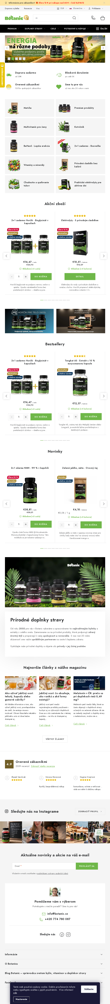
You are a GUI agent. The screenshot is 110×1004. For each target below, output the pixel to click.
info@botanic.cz (57, 914)
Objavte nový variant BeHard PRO (16, 58)
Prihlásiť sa (87, 866)
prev (6, 256)
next (103, 256)
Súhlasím (88, 989)
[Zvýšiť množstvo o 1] (25, 276)
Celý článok (10, 725)
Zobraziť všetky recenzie (43, 766)
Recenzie (28, 8)
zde (15, 992)
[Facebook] (62, 934)
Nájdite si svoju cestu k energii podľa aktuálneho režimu (12, 58)
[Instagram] (68, 934)
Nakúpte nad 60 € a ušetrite (24, 58)
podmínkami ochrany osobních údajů (52, 873)
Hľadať (74, 17)
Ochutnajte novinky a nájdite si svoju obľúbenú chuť (9, 58)
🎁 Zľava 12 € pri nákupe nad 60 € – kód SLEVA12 (60, 2)
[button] (7, 48)
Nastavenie (21, 999)
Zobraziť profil (88, 811)
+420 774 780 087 (93, 18)
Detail (80, 276)
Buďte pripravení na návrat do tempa (20, 58)
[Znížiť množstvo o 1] (11, 276)
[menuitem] (13, 29)
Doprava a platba (12, 8)
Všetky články (55, 739)
